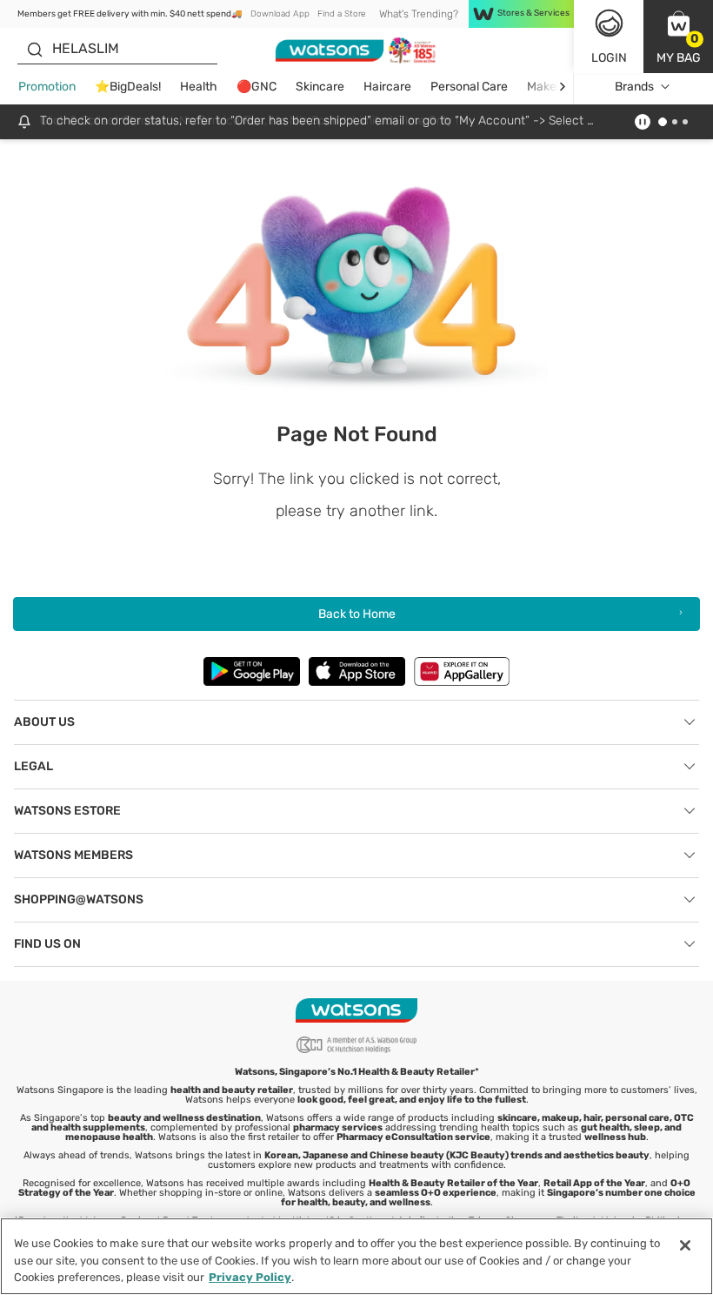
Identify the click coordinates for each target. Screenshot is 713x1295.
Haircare (387, 86)
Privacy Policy (250, 1277)
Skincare (320, 86)
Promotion (47, 86)
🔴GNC (257, 86)
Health (198, 86)
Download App (280, 14)
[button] (678, 36)
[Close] (685, 1245)
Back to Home (357, 614)
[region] (356, 1256)
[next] (562, 86)
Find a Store (341, 14)
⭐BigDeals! (128, 86)
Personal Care (469, 86)
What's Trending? (418, 14)
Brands (634, 86)
